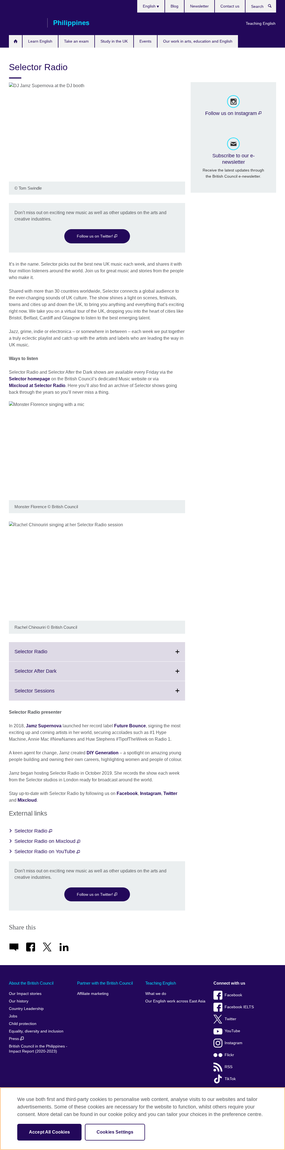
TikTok (230, 1079)
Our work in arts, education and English (197, 41)
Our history (18, 1001)
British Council (25, 23)
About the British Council (31, 983)
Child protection (22, 1024)
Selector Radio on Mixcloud (45, 841)
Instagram (150, 793)
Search (272, 7)
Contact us (229, 6)
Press (14, 1039)
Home (15, 41)
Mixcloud (27, 800)
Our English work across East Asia (175, 1001)
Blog (174, 6)
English (150, 6)
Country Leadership (26, 1009)
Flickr (229, 1055)
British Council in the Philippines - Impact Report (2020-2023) (38, 1048)
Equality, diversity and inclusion (36, 1031)
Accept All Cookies (49, 1132)
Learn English (40, 41)
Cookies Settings (115, 1132)
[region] (142, 1118)
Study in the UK (114, 41)
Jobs (13, 1016)
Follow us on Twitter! (95, 236)
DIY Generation (103, 752)
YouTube (232, 1031)
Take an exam (76, 41)
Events (145, 41)
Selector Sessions (46, 694)
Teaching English (261, 23)
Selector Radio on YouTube (45, 851)
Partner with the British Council (105, 983)
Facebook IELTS (239, 1007)
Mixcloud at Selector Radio (37, 385)
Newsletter (199, 6)
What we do (155, 994)
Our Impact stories (25, 994)
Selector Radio (43, 655)
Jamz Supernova (44, 725)
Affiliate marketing (93, 994)
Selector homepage (29, 378)
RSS (228, 1067)
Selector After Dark (47, 674)
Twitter (170, 793)
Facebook (127, 793)
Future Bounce (130, 725)
